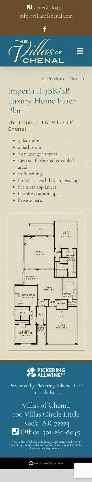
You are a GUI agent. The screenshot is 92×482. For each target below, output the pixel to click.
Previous (55, 79)
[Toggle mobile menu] (78, 51)
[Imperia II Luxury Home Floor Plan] (46, 222)
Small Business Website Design (48, 463)
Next (74, 79)
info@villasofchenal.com (46, 15)
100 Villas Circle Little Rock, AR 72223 (46, 418)
